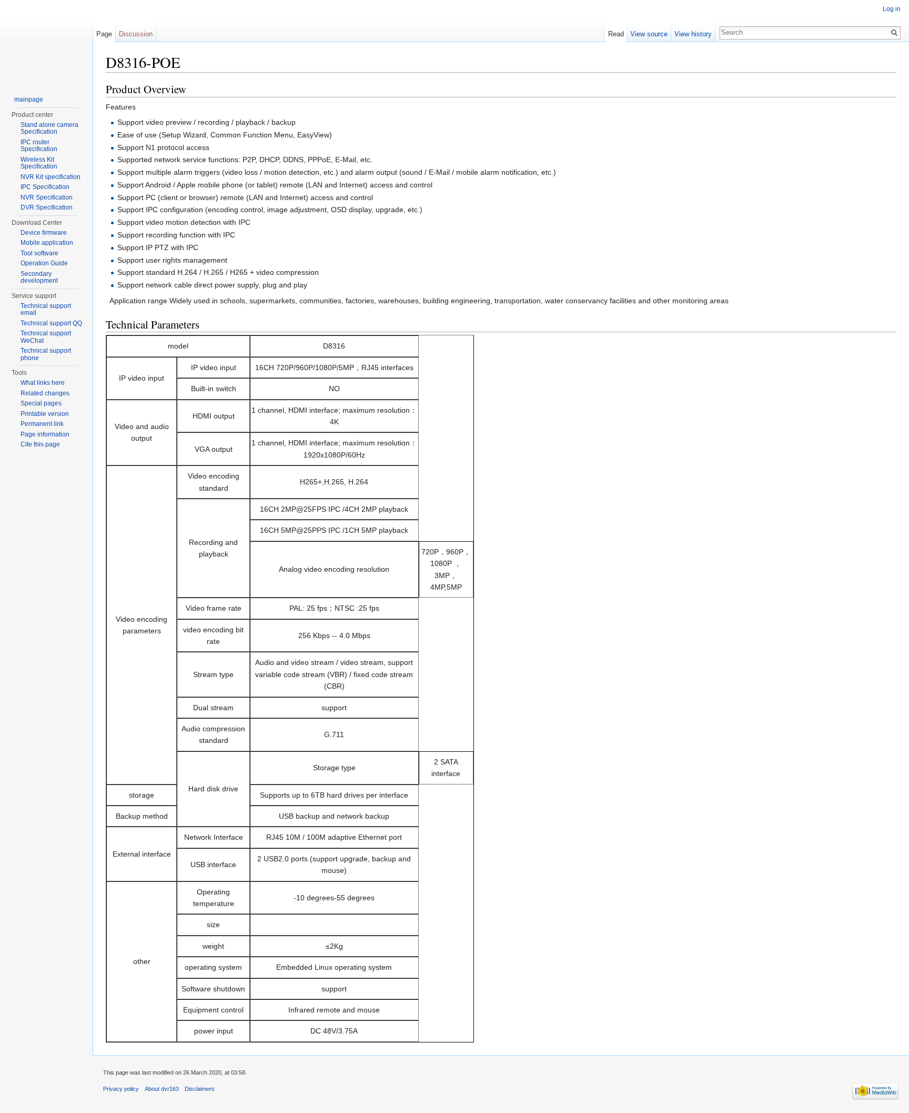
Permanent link (42, 424)
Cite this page (40, 444)
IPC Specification (45, 187)
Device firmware (44, 232)
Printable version (45, 414)
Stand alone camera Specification (49, 128)
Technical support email (46, 309)
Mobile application (47, 242)
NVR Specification (47, 197)
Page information (45, 434)
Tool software (39, 253)
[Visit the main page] (46, 42)
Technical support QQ (51, 323)
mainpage (28, 99)
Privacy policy (121, 1089)
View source (649, 34)
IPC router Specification (39, 145)
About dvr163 (162, 1089)
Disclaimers (200, 1089)
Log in (892, 9)
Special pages (41, 403)
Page (104, 34)
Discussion (136, 34)
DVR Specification (47, 207)
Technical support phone (46, 354)
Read (616, 34)
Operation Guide (44, 263)
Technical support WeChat (46, 337)
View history (693, 34)
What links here (43, 382)
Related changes (45, 393)
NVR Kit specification (50, 177)
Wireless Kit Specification (39, 163)
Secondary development (39, 277)
